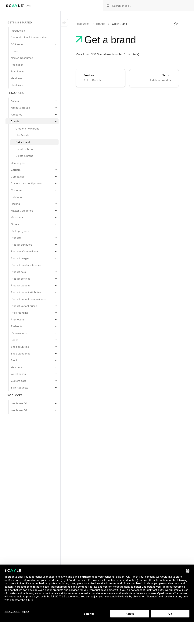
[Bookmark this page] (176, 24)
